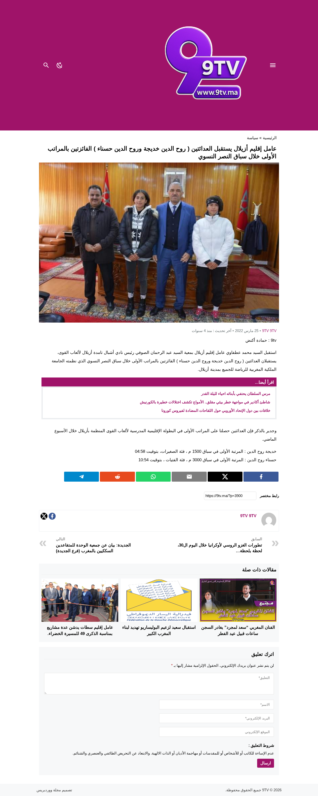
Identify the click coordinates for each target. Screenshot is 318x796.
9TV (265, 790)
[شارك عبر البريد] (189, 477)
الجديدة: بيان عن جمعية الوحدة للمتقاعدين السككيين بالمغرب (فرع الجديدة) (93, 545)
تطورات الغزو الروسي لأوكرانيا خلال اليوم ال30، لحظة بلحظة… (220, 545)
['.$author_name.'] (268, 526)
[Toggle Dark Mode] (60, 66)
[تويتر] (44, 517)
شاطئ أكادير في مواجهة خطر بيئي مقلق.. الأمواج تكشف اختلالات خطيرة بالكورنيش (205, 402)
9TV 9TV (269, 331)
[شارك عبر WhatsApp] (153, 477)
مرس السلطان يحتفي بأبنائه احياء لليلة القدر (235, 394)
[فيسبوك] (52, 517)
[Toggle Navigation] (274, 66)
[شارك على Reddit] (117, 477)
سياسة (252, 138)
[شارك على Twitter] (225, 477)
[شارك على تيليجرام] (81, 477)
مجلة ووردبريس (49, 790)
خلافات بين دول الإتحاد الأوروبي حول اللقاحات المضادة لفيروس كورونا (215, 410)
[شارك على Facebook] (261, 477)
